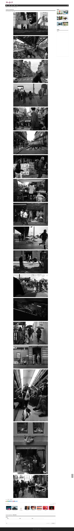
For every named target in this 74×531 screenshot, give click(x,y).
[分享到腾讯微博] (9, 501)
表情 (6, 523)
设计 (11, 5)
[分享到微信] (7, 501)
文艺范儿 (11, 499)
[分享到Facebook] (14, 501)
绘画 (14, 5)
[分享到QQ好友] (10, 501)
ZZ (6, 11)
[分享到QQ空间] (8, 501)
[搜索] (68, 5)
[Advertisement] (62, 44)
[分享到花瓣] (13, 501)
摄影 (6, 5)
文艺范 (8, 499)
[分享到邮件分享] (12, 501)
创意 (9, 5)
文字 (17, 5)
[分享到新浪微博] (6, 501)
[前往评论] (72, 477)
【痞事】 (58, 31)
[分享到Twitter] (15, 501)
